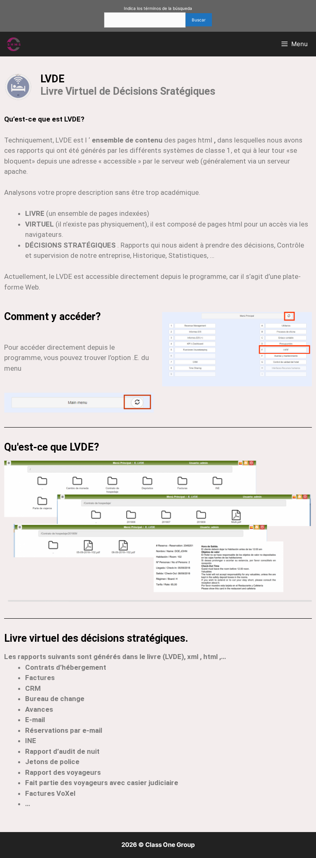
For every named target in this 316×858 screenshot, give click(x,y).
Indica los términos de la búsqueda (158, 8)
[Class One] (14, 44)
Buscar (199, 19)
